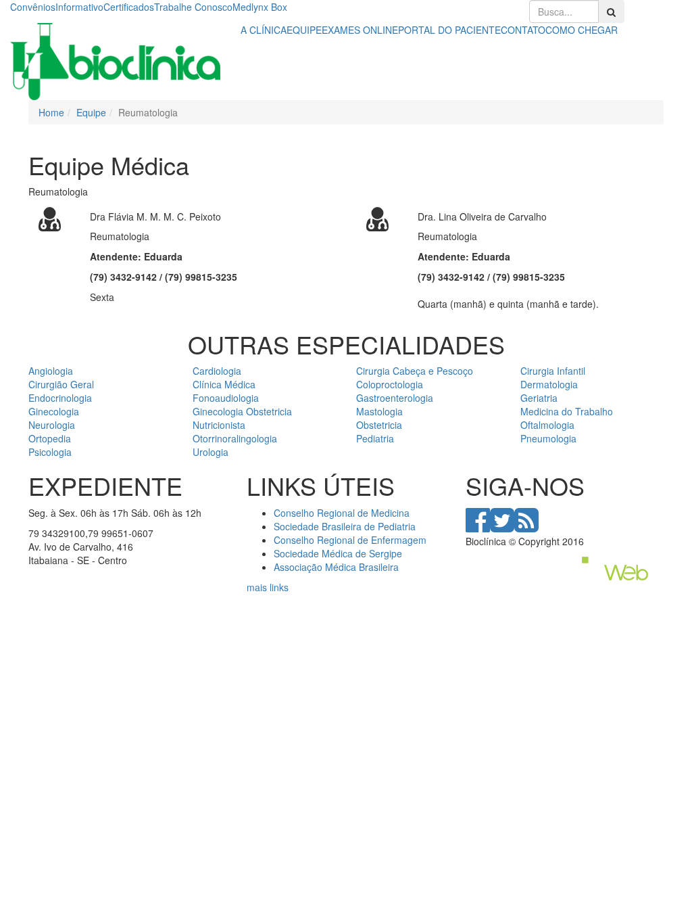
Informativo (79, 7)
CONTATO (523, 30)
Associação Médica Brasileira (336, 567)
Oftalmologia (547, 425)
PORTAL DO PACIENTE (449, 30)
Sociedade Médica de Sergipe (338, 553)
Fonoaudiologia (226, 398)
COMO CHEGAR (581, 30)
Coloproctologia (389, 384)
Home (51, 112)
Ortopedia (49, 438)
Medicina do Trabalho (566, 411)
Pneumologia (548, 438)
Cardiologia (217, 370)
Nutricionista (219, 425)
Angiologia (50, 370)
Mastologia (379, 411)
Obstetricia (379, 425)
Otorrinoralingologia (235, 438)
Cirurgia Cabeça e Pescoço (414, 370)
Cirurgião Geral (61, 384)
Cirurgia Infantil (552, 370)
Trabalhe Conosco (193, 7)
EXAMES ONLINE (360, 30)
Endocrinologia (60, 398)
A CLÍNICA (264, 30)
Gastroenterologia (394, 398)
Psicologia (50, 452)
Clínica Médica (224, 384)
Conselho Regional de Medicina (342, 512)
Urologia (210, 452)
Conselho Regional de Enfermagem (350, 540)
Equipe (91, 112)
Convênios (32, 7)
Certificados (128, 7)
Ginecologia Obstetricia (242, 411)
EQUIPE (304, 30)
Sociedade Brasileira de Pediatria (345, 526)
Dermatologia (549, 384)
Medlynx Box (259, 7)
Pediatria (375, 438)
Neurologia (51, 425)
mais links (268, 587)
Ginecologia (53, 411)
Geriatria (539, 398)
